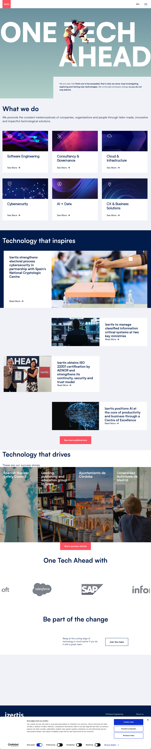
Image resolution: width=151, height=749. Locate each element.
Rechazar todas (128, 735)
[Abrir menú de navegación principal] (146, 4)
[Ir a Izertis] (6, 4)
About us (140, 714)
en (137, 4)
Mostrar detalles (110, 745)
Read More (14, 301)
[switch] (60, 745)
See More (12, 168)
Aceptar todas (129, 722)
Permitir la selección (128, 729)
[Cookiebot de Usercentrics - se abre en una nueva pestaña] (13, 745)
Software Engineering (114, 714)
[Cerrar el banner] (148, 720)
